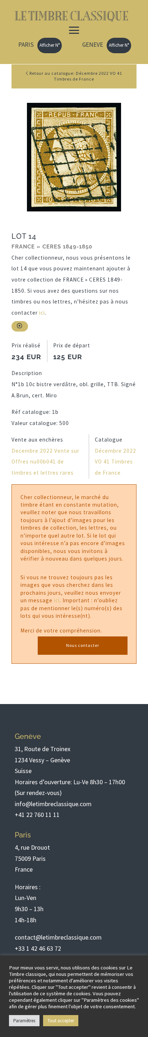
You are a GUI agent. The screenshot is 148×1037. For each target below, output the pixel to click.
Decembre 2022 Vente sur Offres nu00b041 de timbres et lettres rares (45, 461)
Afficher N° (50, 45)
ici (42, 312)
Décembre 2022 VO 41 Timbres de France (115, 461)
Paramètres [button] (24, 1021)
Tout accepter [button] (60, 1021)
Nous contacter (82, 645)
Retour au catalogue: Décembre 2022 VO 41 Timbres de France (75, 76)
